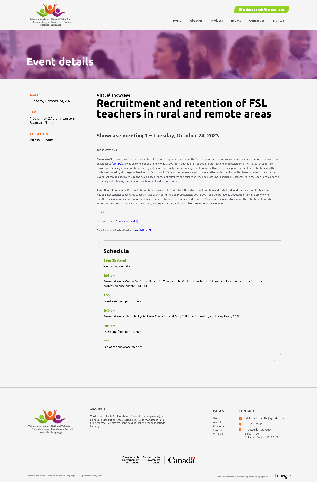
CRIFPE (117, 163)
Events (236, 20)
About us (196, 20)
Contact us (257, 20)
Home (177, 20)
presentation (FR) (128, 221)
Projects (217, 20)
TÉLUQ (154, 159)
